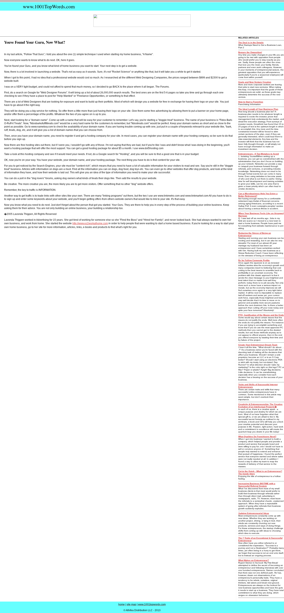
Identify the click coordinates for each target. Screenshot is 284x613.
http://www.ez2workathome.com (90, 223)
